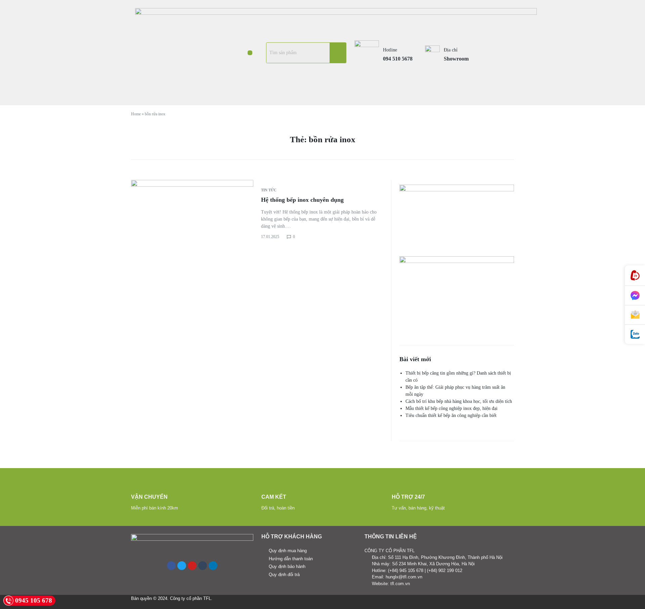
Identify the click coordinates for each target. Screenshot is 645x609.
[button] (250, 52)
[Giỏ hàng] (497, 53)
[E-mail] (635, 315)
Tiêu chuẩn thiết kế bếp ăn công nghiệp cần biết (451, 415)
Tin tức (268, 190)
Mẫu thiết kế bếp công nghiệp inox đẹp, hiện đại (451, 408)
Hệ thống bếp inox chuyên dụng (302, 199)
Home (136, 114)
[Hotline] (635, 275)
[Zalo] (635, 334)
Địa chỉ (451, 49)
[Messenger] (635, 295)
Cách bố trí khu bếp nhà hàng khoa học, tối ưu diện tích (458, 401)
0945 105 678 (33, 600)
